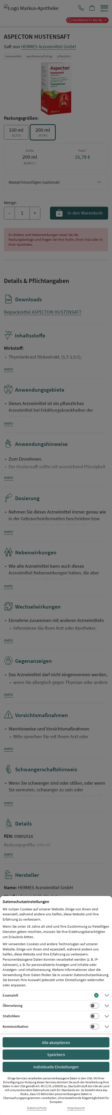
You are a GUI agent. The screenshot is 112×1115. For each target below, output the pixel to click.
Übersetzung (12, 1005)
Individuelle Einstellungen (56, 1066)
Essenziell (10, 995)
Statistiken (11, 1016)
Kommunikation (15, 1026)
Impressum (76, 1108)
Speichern (56, 1054)
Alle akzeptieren (56, 1042)
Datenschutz (37, 1108)
